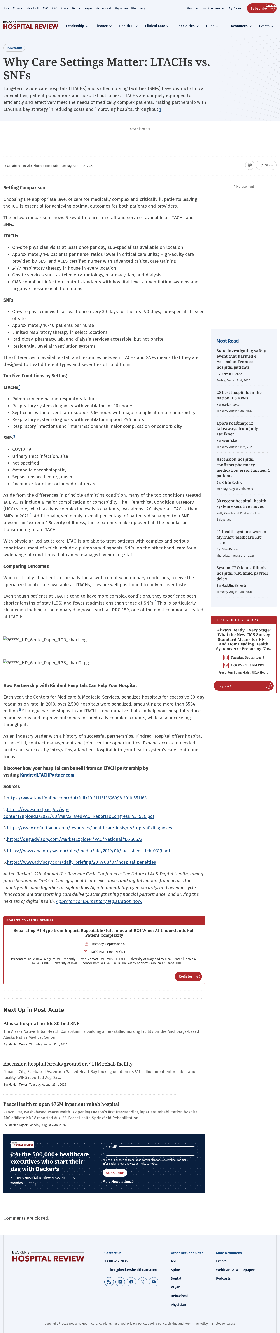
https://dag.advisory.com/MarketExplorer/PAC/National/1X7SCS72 (74, 839)
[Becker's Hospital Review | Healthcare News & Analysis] (31, 26)
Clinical (18, 8)
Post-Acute (14, 48)
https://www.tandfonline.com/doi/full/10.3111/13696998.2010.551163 (77, 798)
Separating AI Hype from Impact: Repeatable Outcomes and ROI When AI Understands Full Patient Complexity (104, 933)
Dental (76, 8)
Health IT (33, 8)
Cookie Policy (157, 1324)
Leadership (75, 26)
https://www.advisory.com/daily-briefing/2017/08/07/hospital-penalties (81, 862)
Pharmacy (138, 8)
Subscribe (259, 8)
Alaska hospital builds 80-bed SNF (42, 1023)
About (190, 8)
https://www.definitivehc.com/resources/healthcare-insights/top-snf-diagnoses (89, 828)
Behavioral (103, 8)
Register (185, 976)
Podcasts (223, 1278)
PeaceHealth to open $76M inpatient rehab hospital (62, 1104)
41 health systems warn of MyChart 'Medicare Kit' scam (242, 537)
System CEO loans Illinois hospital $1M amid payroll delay (242, 573)
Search (238, 8)
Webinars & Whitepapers (236, 1270)
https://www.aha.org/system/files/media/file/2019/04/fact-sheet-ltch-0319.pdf (88, 851)
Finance (102, 26)
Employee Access (223, 1324)
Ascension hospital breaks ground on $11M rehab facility (68, 1064)
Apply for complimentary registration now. (99, 901)
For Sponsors (211, 8)
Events (264, 26)
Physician (121, 8)
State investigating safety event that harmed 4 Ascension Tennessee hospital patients (241, 359)
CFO (45, 8)
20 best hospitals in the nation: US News (239, 395)
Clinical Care (155, 26)
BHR (6, 8)
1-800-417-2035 (116, 1261)
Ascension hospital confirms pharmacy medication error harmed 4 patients (243, 467)
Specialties (186, 26)
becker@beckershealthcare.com (130, 1270)
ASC (54, 8)
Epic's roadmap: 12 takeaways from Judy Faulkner (237, 428)
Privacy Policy (148, 1163)
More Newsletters (117, 1182)
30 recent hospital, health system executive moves (241, 503)
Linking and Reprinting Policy (188, 1324)
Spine (64, 8)
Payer (88, 8)
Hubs (210, 26)
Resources (239, 26)
